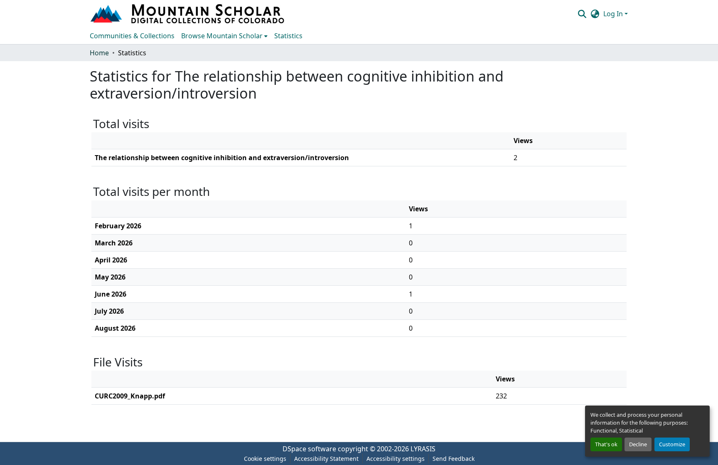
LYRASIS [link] (423, 448)
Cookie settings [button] (265, 459)
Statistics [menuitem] (288, 35)
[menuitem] (224, 35)
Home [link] (99, 52)
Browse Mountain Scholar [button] (222, 35)
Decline (638, 444)
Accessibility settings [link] (395, 459)
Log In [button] (614, 13)
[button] (188, 13)
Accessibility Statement (326, 459)
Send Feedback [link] (454, 459)
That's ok (606, 444)
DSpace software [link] (309, 448)
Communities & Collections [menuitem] (132, 35)
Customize (672, 444)
